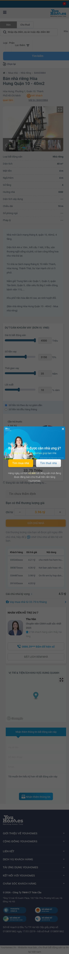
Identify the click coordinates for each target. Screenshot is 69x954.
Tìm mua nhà (20, 463)
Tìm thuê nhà (48, 463)
